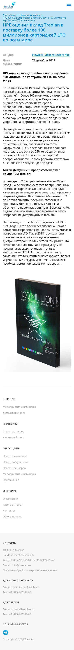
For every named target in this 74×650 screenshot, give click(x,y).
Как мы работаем (13, 437)
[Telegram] (5, 632)
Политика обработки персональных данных (30, 570)
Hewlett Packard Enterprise (51, 55)
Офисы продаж (12, 516)
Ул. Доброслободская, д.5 (18, 555)
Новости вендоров (30, 15)
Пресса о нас (11, 480)
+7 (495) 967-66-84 (20, 560)
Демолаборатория (14, 412)
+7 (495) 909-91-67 (43, 560)
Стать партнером (13, 431)
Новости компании (14, 456)
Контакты (9, 510)
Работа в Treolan (13, 504)
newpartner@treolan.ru (26, 587)
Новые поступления (15, 462)
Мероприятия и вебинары (19, 406)
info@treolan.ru (21, 565)
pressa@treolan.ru (23, 609)
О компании (10, 498)
